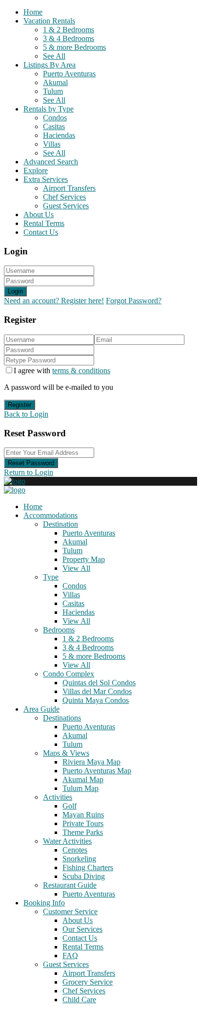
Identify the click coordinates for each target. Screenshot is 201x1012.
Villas (51, 144)
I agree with (62, 370)
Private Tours (82, 823)
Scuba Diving (83, 876)
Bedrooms (59, 630)
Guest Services (66, 206)
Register (19, 404)
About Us (38, 214)
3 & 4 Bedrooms (68, 38)
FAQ (70, 955)
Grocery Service (87, 982)
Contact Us (40, 232)
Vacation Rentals (49, 21)
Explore (35, 170)
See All (54, 56)
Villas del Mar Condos (97, 691)
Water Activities (67, 841)
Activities (57, 797)
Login (15, 291)
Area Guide (41, 709)
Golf (69, 806)
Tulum (53, 91)
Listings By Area (49, 65)
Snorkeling (79, 859)
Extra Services (45, 179)
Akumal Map (82, 779)
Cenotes (74, 850)
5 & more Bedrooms (74, 47)
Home (32, 12)
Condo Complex (68, 674)
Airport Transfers (69, 188)
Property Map (83, 559)
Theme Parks (82, 832)
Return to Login (28, 472)
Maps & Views (66, 753)
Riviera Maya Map (91, 762)
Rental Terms (43, 223)
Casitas (54, 126)
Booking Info (44, 903)
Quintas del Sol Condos (99, 682)
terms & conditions (81, 370)
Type (51, 577)
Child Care (79, 999)
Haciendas (59, 135)
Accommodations (50, 515)
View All (76, 568)
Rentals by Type (48, 109)
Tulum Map (80, 788)
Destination (60, 524)
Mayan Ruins (83, 814)
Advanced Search (50, 161)
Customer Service (70, 911)
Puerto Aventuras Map (96, 770)
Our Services (82, 929)
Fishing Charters (87, 867)
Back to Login (26, 414)
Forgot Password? (133, 300)
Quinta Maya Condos (95, 700)
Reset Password (31, 463)
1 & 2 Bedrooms (68, 29)
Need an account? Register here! (54, 300)
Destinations (62, 718)
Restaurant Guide (70, 885)
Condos (55, 117)
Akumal (55, 82)
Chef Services (64, 197)
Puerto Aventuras (69, 73)
